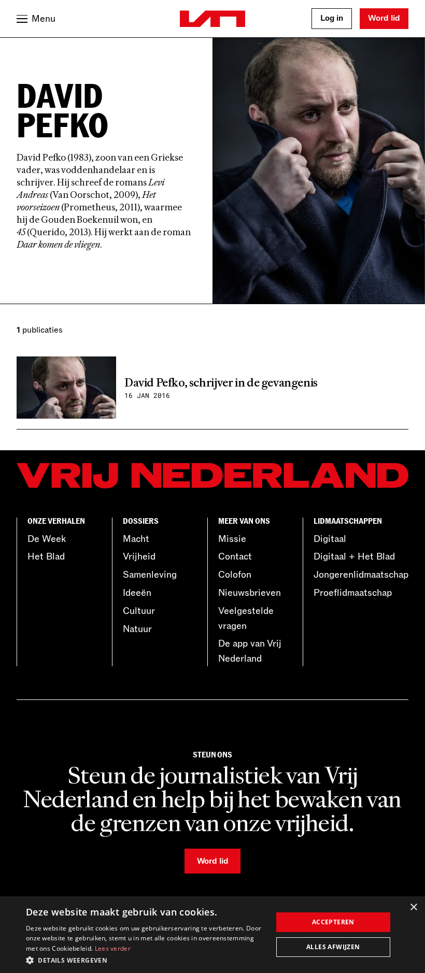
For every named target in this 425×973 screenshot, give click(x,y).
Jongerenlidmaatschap (361, 574)
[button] (145, 959)
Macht (136, 539)
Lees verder (113, 948)
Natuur (137, 629)
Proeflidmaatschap (353, 592)
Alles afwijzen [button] (333, 946)
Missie (232, 539)
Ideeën (137, 592)
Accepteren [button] (333, 922)
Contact (235, 556)
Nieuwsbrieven (249, 592)
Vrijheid (139, 556)
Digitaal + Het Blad (354, 556)
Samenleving (150, 574)
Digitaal (330, 539)
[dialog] (212, 934)
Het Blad (46, 556)
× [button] (413, 907)
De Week (46, 539)
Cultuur (139, 611)
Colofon (234, 574)
